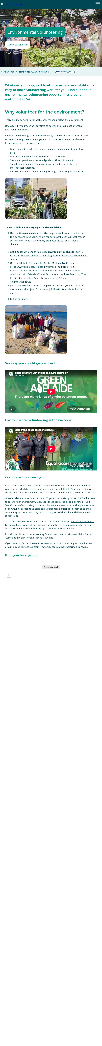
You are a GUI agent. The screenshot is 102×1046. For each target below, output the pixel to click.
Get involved (7, 72)
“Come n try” (30, 240)
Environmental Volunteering (34, 72)
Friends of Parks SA (38, 274)
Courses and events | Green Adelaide (64, 534)
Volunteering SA (53, 277)
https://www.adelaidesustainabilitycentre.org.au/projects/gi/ (42, 266)
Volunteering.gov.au (20, 281)
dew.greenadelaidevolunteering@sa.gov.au (64, 546)
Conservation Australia (31, 277)
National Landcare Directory (65, 274)
